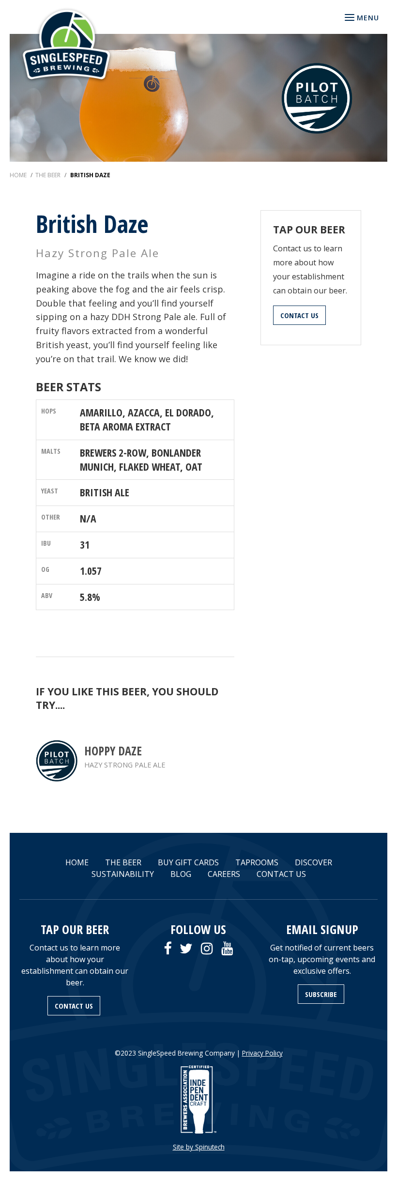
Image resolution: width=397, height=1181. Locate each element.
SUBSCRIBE (321, 994)
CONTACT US (299, 315)
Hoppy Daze (113, 751)
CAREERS (224, 874)
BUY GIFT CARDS (188, 862)
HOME (77, 862)
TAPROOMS (256, 862)
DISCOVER (313, 862)
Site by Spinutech (199, 1146)
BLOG (180, 874)
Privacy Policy (262, 1053)
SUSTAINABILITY (123, 874)
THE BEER (123, 862)
